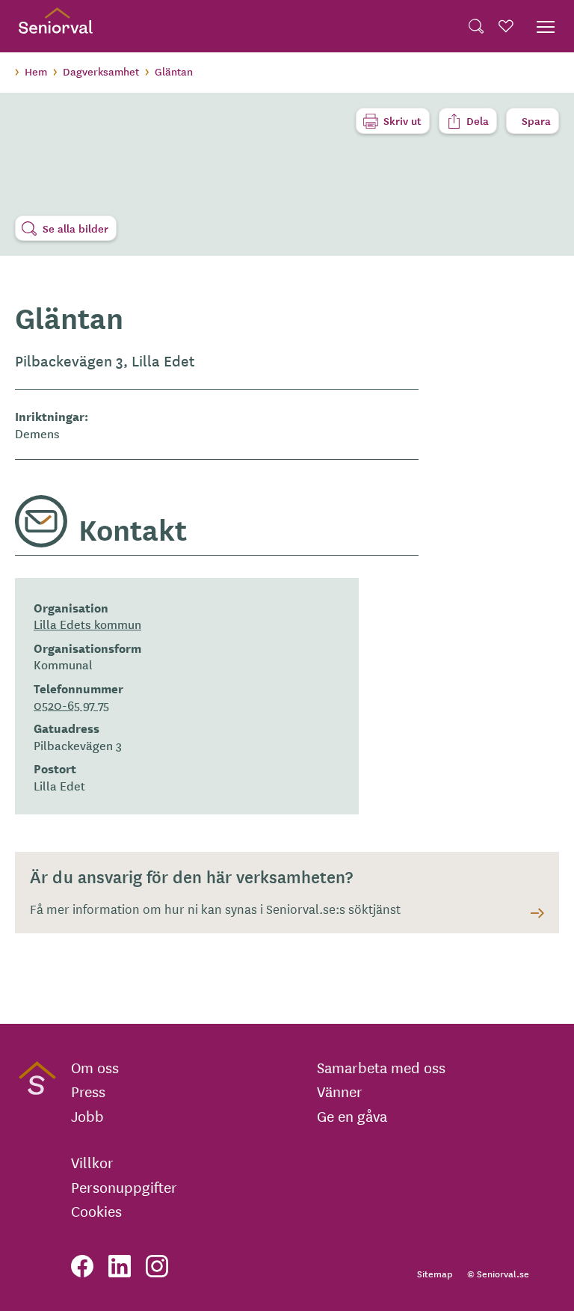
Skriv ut (402, 120)
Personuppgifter (124, 1186)
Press (88, 1091)
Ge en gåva (352, 1115)
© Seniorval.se (498, 1273)
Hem (36, 71)
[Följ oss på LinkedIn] (119, 1266)
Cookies (96, 1210)
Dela (477, 120)
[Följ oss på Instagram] (157, 1266)
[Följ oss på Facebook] (82, 1266)
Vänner (339, 1091)
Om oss (95, 1067)
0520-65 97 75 (71, 704)
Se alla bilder (75, 228)
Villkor (92, 1162)
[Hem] (55, 26)
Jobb (87, 1115)
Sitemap (434, 1273)
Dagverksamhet (101, 71)
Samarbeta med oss (381, 1067)
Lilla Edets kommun (87, 624)
